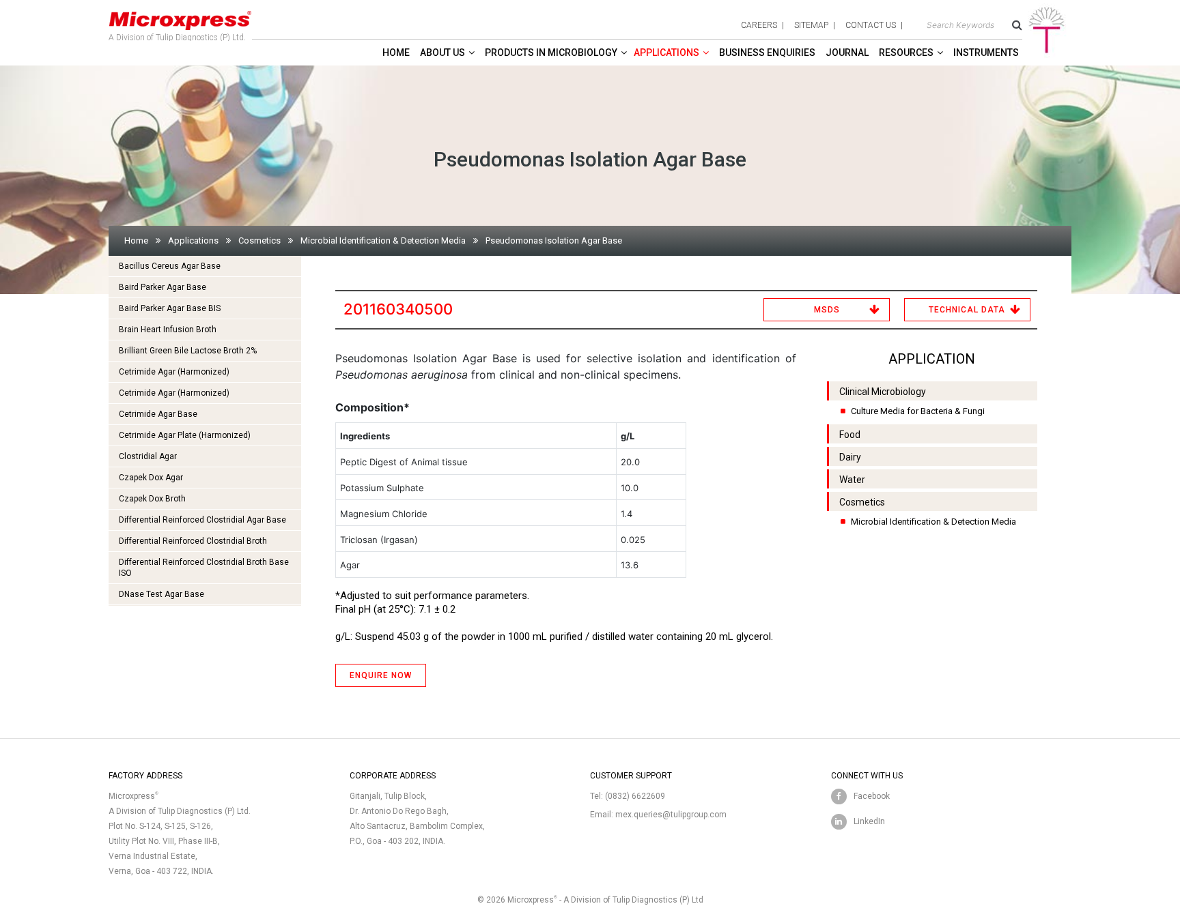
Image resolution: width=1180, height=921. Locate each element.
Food (849, 434)
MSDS (827, 310)
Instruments (986, 52)
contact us (870, 25)
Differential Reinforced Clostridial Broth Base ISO (204, 567)
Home (396, 52)
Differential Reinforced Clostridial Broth (193, 541)
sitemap (811, 25)
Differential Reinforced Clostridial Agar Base (202, 520)
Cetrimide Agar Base (158, 414)
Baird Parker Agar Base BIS (170, 308)
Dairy (850, 457)
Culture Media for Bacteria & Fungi (918, 411)
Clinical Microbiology (882, 391)
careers (759, 25)
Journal (847, 52)
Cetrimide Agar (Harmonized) (174, 372)
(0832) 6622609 (635, 796)
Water (852, 479)
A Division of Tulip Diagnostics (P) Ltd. (177, 37)
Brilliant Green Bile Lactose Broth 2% (188, 350)
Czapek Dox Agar (151, 477)
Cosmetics (259, 240)
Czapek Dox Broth (152, 498)
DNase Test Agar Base (161, 594)
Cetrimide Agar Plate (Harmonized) (185, 435)
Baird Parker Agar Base (162, 287)
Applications (666, 52)
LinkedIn (869, 821)
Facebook (872, 796)
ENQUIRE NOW (381, 675)
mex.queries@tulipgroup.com (671, 814)
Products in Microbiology (551, 52)
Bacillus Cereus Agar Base (170, 266)
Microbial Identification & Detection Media (383, 240)
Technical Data (967, 310)
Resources (906, 52)
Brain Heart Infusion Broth (167, 329)
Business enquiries (767, 52)
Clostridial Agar (148, 456)
